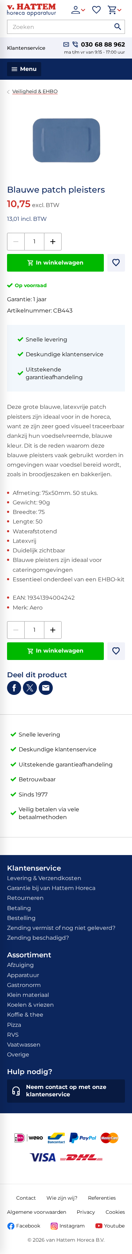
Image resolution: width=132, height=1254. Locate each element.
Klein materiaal (28, 995)
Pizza (14, 1025)
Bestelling (21, 918)
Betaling (19, 908)
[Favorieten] (96, 10)
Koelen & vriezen (30, 1004)
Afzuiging (20, 965)
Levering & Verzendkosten (44, 878)
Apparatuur (23, 975)
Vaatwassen (23, 1044)
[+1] (53, 241)
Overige (18, 1054)
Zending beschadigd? (38, 937)
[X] (30, 688)
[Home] (35, 10)
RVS (13, 1034)
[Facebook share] (14, 688)
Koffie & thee (25, 1014)
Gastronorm (24, 985)
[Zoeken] (118, 27)
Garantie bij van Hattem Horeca (51, 888)
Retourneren (25, 898)
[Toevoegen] (116, 263)
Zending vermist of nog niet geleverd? (61, 928)
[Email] (46, 688)
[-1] (16, 241)
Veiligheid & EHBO (35, 92)
